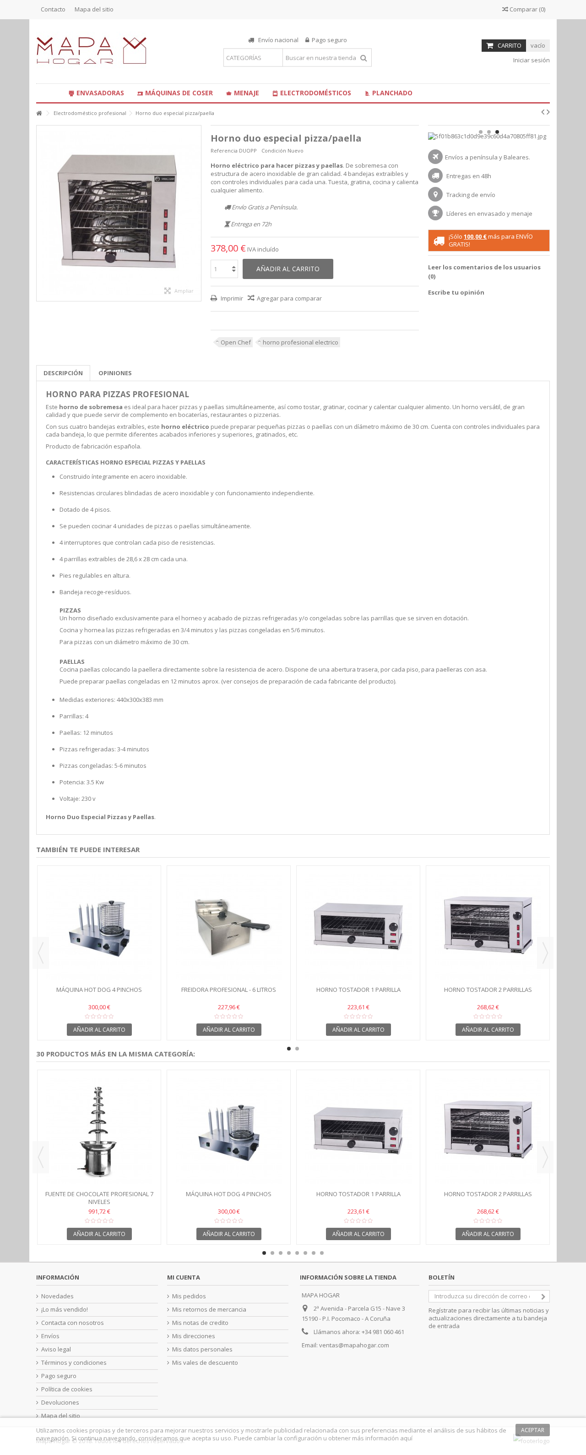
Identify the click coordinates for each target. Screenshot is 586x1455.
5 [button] (297, 1253)
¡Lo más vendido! (64, 1309)
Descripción (63, 373)
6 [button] (305, 1253)
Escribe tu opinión (456, 292)
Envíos (50, 1336)
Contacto (53, 9)
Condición (273, 150)
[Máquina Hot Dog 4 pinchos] (99, 927)
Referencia (224, 150)
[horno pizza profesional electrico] (119, 213)
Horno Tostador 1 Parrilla (358, 989)
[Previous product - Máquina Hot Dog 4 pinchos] (542, 111)
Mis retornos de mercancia (209, 1309)
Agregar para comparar (289, 298)
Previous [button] (41, 953)
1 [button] (481, 132)
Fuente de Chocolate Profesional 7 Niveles (99, 1198)
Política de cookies (66, 1389)
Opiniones (115, 373)
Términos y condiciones (74, 1363)
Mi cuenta (183, 1277)
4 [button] (289, 1253)
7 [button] (313, 1253)
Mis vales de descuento (205, 1363)
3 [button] (497, 132)
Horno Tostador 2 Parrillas (488, 989)
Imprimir (231, 298)
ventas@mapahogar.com (354, 1345)
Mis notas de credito (200, 1323)
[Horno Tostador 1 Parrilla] (358, 927)
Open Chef (236, 342)
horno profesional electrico (300, 342)
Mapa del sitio (94, 9)
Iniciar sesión (531, 60)
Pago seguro (58, 1376)
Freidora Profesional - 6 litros (228, 989)
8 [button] (322, 1253)
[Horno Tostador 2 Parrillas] (487, 927)
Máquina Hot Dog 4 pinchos (99, 989)
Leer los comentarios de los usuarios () (484, 271)
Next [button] (545, 953)
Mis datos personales (202, 1349)
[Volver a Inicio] (39, 113)
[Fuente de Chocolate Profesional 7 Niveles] (99, 1131)
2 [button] (489, 132)
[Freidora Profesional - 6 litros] (228, 927)
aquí (406, 1438)
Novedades (57, 1296)
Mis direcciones (193, 1336)
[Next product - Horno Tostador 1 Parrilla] (548, 111)
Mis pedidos (189, 1296)
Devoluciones (60, 1402)
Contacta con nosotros (72, 1323)
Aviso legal (56, 1349)
